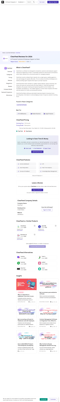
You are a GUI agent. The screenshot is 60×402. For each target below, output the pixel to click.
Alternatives (9, 95)
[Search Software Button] (34, 2)
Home (4, 52)
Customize (53, 399)
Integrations (9, 83)
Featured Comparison (7, 92)
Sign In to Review (37, 190)
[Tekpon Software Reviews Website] (2, 2)
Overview (10, 71)
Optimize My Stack (37, 151)
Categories (9, 74)
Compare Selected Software (37, 246)
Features (10, 80)
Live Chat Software (10, 52)
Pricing (10, 77)
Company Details (8, 89)
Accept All (43, 399)
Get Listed (41, 2)
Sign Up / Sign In (53, 2)
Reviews (10, 86)
